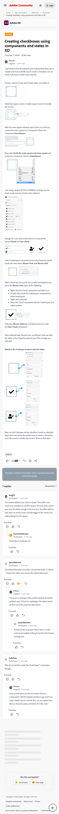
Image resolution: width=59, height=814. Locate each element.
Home (8, 13)
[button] (5, 6)
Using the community (13, 801)
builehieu (13, 658)
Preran (12, 60)
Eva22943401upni (20, 534)
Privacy (37, 801)
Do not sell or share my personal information (22, 810)
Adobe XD (35, 13)
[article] (29, 511)
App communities (21, 13)
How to (8, 454)
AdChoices (46, 810)
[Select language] (40, 5)
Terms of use (28, 801)
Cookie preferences (12, 806)
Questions (46, 13)
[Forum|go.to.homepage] (21, 5)
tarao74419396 (15, 562)
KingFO (12, 495)
